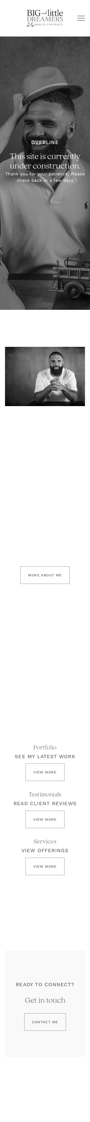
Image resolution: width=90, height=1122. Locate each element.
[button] (81, 18)
